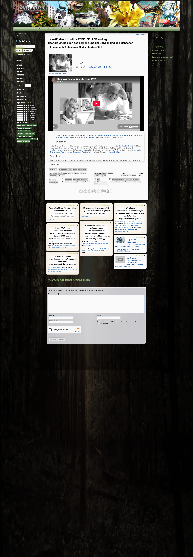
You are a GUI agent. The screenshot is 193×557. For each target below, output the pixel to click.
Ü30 (57, 182)
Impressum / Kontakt (159, 50)
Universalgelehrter (121, 227)
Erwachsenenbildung (56, 150)
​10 (54, 180)
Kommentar (55, 294)
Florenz (124, 225)
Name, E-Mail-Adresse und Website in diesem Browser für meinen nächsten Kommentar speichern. (117, 322)
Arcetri (117, 225)
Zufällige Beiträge (158, 47)
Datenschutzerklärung (159, 60)
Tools (82, 29)
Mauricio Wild (52, 219)
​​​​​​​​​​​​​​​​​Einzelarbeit (135, 179)
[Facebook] (94, 191)
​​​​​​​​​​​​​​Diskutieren (121, 182)
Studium (87, 182)
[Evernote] (111, 191)
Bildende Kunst (82, 169)
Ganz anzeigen (55, 164)
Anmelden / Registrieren (160, 38)
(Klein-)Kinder (57, 173)
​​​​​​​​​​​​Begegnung (83, 173)
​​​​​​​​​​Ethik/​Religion (63, 169)
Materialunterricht (127, 146)
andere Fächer (93, 29)
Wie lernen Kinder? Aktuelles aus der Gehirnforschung (96, 250)
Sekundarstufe (136, 135)
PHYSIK (62, 29)
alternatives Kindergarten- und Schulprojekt (109, 135)
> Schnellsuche (21, 33)
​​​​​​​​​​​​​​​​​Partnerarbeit (113, 182)
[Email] (85, 191)
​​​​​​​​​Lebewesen (99, 175)
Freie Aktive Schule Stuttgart (59, 73)
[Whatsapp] (98, 191)
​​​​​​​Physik (75, 169)
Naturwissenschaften (121, 231)
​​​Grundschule (68, 179)
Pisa (139, 222)
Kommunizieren (129, 182)
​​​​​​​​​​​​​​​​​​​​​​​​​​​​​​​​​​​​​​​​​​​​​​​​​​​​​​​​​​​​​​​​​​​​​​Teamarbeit (128, 179)
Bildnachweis (156, 53)
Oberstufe (52, 182)
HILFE (104, 29)
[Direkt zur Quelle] (120, 240)
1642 (137, 224)
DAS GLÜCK (61, 175)
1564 (134, 222)
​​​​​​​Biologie (70, 169)
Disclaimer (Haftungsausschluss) (162, 57)
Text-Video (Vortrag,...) (98, 183)
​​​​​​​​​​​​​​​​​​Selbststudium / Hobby (118, 179)
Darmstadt (85, 244)
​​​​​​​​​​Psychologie (53, 170)
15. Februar (129, 222)
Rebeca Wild (92, 137)
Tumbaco (60, 137)
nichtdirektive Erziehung (113, 152)
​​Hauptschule (84, 179)
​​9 (52, 180)
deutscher (92, 244)
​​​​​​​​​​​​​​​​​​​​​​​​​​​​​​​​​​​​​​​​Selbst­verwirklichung (68, 173)
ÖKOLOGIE (51, 29)
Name (51, 315)
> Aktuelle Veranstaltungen (25, 36)
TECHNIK (72, 29)
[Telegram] (90, 191)
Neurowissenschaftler (101, 244)
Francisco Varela (87, 152)
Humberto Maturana (72, 152)
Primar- (126, 135)
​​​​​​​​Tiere (104, 175)
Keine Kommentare (141, 34)
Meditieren (137, 182)
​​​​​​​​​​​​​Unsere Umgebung (108, 173)
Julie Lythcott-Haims (54, 242)
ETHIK (40, 29)
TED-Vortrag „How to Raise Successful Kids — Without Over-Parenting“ (61, 246)
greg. (140, 223)
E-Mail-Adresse (54, 320)
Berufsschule (80, 182)
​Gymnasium (72, 182)
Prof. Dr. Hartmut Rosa (54, 267)
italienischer (135, 225)
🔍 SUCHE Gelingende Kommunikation (69, 279)
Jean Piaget (61, 152)
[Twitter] (81, 191)
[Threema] (107, 191)
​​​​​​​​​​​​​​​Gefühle (77, 173)
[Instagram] (103, 191)
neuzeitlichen (129, 229)
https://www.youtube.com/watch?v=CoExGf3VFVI (96, 67)
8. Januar (132, 224)
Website (99, 315)
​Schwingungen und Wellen (128, 175)
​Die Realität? (52, 175)
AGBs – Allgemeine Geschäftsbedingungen (159, 65)
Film (98, 179)
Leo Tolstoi (85, 216)
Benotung (52, 148)
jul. (128, 223)
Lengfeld (100, 242)
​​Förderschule (76, 179)
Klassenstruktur (75, 148)
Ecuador (66, 137)
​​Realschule (65, 182)
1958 (94, 242)
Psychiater (87, 245)
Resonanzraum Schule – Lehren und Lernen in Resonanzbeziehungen (62, 270)
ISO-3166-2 (20, 87)
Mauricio (82, 137)
